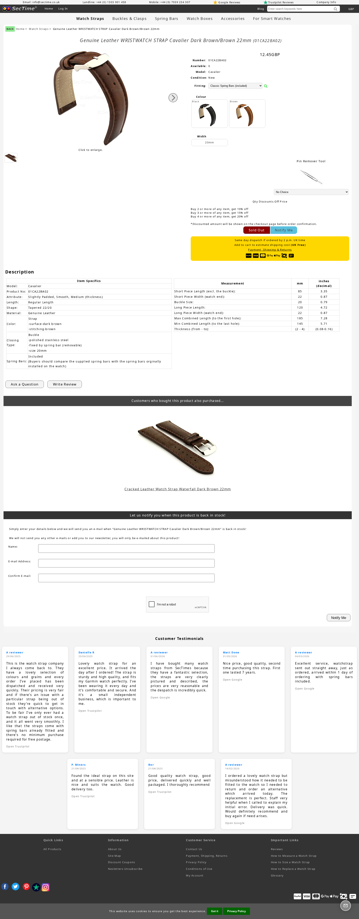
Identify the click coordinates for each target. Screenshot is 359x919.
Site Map (114, 856)
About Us (115, 849)
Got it (214, 911)
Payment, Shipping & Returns (270, 249)
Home (49, 8)
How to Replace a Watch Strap (293, 869)
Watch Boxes (200, 18)
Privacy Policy (196, 862)
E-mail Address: (19, 561)
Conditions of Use (199, 869)
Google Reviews (229, 2)
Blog (260, 9)
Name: (13, 546)
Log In (63, 8)
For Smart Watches (272, 18)
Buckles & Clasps (129, 18)
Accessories (233, 18)
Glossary (277, 875)
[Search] (335, 9)
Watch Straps (39, 29)
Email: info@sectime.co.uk (41, 2)
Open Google (160, 697)
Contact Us (194, 849)
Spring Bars (166, 18)
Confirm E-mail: (19, 576)
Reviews (277, 849)
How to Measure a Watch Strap (294, 856)
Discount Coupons (121, 862)
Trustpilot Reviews (281, 2)
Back (10, 29)
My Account (194, 875)
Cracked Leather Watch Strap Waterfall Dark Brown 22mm (177, 489)
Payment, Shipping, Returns (206, 856)
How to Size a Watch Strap (290, 862)
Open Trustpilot (18, 746)
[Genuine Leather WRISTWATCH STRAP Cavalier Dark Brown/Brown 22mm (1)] (11, 158)
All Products (52, 849)
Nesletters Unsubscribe (125, 869)
